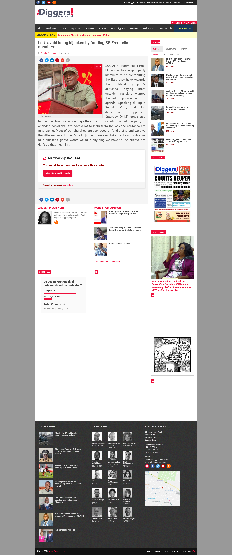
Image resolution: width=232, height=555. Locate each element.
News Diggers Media (57, 551)
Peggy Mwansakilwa (113, 481)
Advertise (177, 2)
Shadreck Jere (98, 481)
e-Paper (134, 28)
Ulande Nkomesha (96, 463)
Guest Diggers (129, 2)
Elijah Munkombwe (128, 463)
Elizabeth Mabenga (126, 500)
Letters (148, 551)
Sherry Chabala (129, 481)
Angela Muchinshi (48, 53)
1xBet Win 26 (184, 28)
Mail (189, 551)
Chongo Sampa (98, 500)
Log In (193, 23)
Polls (160, 2)
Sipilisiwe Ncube (114, 443)
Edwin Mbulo (112, 519)
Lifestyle (162, 28)
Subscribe (180, 23)
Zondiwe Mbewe (129, 443)
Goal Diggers (118, 28)
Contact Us (175, 551)
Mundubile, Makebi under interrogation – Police (84, 35)
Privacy (183, 551)
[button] (41, 60)
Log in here (68, 185)
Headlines (50, 28)
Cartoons (141, 2)
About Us (168, 2)
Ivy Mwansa (97, 519)
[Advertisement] (145, 14)
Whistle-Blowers (189, 2)
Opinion (75, 28)
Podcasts (148, 28)
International (152, 2)
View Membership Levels (58, 173)
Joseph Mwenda (98, 443)
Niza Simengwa (129, 519)
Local (63, 28)
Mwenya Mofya (114, 462)
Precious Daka (113, 500)
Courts (102, 28)
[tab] (157, 49)
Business (89, 28)
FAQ (187, 23)
